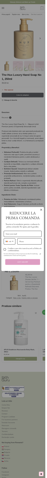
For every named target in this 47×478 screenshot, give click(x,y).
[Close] (41, 209)
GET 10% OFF (22, 262)
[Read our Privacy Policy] (40, 254)
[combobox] (9, 241)
